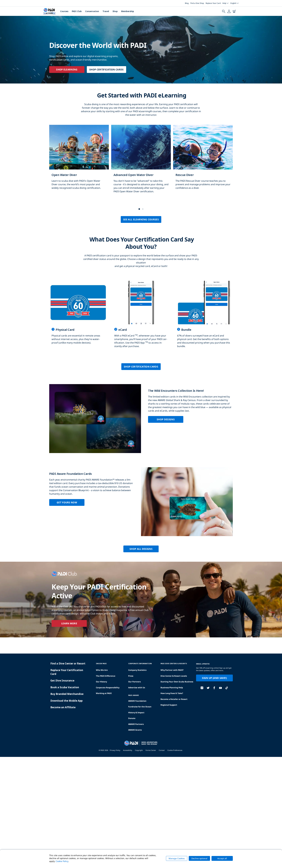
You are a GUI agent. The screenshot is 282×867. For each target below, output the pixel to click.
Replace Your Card (213, 3)
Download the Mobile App (66, 700)
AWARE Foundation (137, 701)
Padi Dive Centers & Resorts (174, 663)
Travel (106, 11)
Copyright (139, 750)
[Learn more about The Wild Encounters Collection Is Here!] (141, 418)
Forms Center (151, 750)
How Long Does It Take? (172, 693)
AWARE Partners (136, 724)
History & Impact (136, 712)
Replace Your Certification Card (66, 672)
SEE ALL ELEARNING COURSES (141, 219)
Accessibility (127, 750)
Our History (101, 681)
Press (130, 676)
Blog (187, 3)
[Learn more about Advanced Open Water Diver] (141, 162)
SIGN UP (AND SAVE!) (214, 678)
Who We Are (102, 670)
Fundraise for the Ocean (139, 706)
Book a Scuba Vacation (64, 687)
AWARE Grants (135, 730)
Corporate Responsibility (107, 687)
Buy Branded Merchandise (66, 694)
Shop (115, 11)
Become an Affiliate (62, 707)
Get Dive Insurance (62, 680)
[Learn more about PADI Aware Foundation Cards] (141, 501)
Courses (64, 11)
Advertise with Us (136, 687)
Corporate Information (140, 663)
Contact (162, 750)
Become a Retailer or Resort (174, 699)
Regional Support (169, 705)
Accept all (222, 858)
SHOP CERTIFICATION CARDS (106, 69)
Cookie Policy (62, 861)
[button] (139, 209)
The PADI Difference (105, 676)
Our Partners (134, 681)
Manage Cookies (177, 858)
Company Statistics (137, 670)
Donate (131, 718)
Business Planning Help (172, 687)
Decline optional (199, 858)
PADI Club (77, 11)
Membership (127, 11)
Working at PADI (104, 693)
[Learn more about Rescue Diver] (203, 160)
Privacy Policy (115, 750)
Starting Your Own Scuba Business (177, 681)
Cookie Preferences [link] (174, 750)
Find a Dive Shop (197, 3)
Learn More (69, 623)
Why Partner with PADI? (172, 670)
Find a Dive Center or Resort (67, 663)
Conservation (92, 11)
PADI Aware (133, 695)
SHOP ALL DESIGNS (141, 549)
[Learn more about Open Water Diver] (79, 160)
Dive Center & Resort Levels (174, 676)
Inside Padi (101, 663)
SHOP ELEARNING (66, 69)
